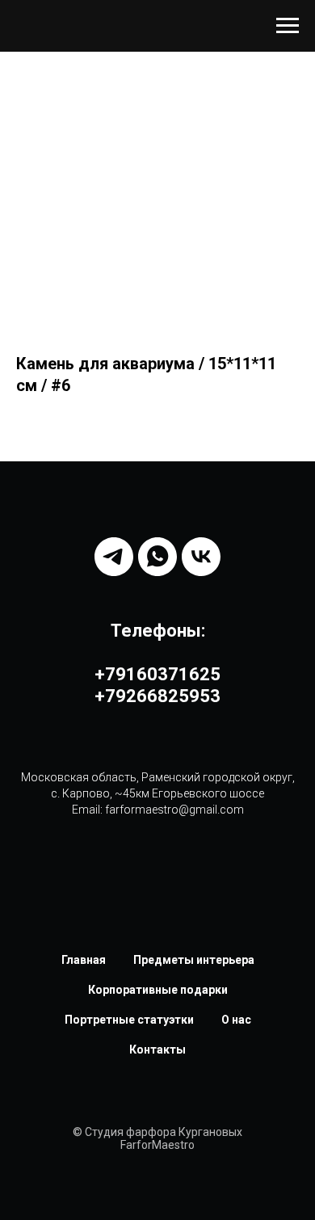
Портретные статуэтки (129, 1019)
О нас (236, 1019)
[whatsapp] (157, 556)
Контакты (157, 1049)
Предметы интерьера (193, 959)
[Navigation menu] (287, 26)
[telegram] (113, 556)
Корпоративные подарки (158, 989)
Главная (83, 959)
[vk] (201, 556)
